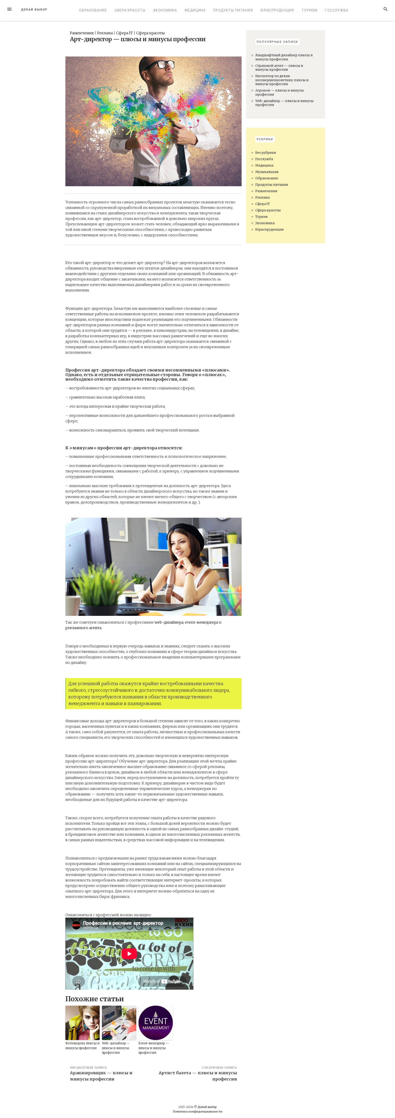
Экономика (165, 10)
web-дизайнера (169, 622)
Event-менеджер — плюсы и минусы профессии (154, 1048)
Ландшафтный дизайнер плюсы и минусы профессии (284, 57)
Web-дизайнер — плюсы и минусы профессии (116, 1048)
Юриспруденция (277, 10)
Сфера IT (124, 33)
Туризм (310, 10)
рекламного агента (83, 627)
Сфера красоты (130, 10)
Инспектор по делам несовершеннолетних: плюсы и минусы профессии (282, 80)
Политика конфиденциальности (197, 1111)
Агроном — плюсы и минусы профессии (279, 92)
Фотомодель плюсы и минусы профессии (82, 1045)
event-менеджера (201, 622)
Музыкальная (266, 172)
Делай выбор (34, 9)
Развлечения (82, 33)
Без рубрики (265, 153)
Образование (93, 10)
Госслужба (336, 10)
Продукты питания (233, 10)
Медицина (195, 10)
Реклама (105, 33)
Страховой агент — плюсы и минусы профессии (279, 68)
